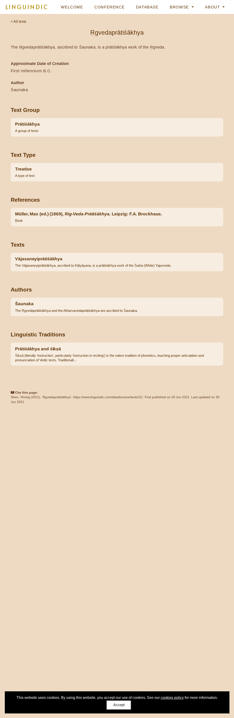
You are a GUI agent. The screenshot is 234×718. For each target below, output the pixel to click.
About (213, 7)
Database (147, 7)
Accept (119, 705)
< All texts (18, 21)
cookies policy (172, 698)
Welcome (72, 7)
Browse (180, 7)
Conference (109, 7)
